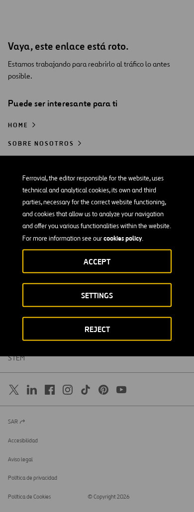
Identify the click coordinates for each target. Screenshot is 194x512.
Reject (97, 329)
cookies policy (122, 238)
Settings (97, 295)
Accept (97, 261)
